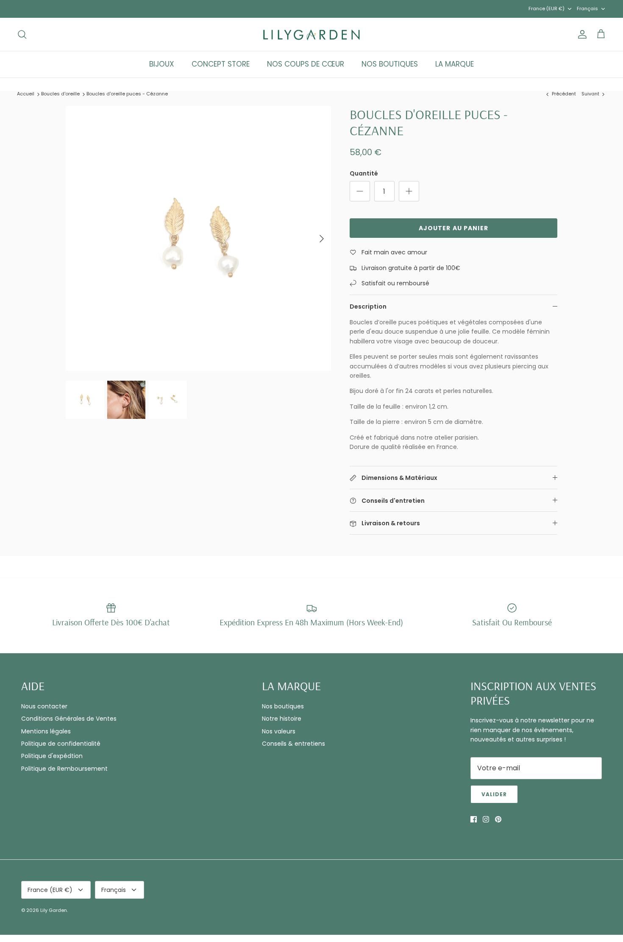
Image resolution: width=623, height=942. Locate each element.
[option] (198, 238)
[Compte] (580, 34)
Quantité (364, 174)
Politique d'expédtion (52, 756)
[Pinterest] (498, 819)
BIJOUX (161, 64)
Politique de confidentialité (60, 743)
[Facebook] (473, 819)
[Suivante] (321, 238)
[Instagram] (486, 819)
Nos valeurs (278, 731)
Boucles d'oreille (60, 93)
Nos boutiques (283, 706)
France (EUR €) (546, 8)
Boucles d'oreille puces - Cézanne (127, 93)
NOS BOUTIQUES (390, 64)
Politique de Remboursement (64, 768)
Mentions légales (46, 731)
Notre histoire (281, 718)
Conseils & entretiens (293, 743)
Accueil (25, 93)
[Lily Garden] (312, 34)
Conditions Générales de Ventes (69, 718)
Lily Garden (53, 910)
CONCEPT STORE (221, 64)
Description (368, 306)
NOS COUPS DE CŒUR (305, 64)
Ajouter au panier (453, 228)
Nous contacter (44, 706)
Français (587, 8)
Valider (494, 794)
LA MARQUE (454, 64)
